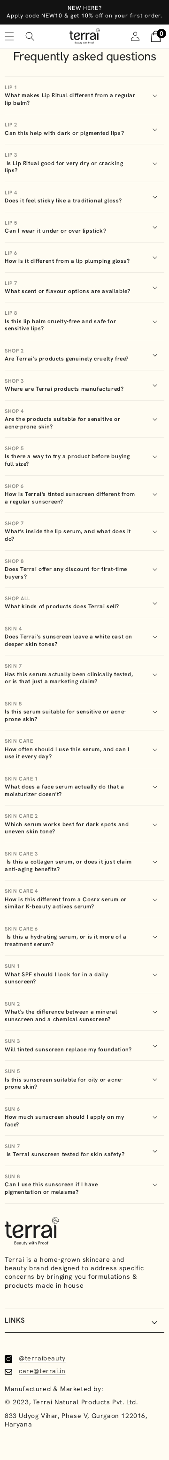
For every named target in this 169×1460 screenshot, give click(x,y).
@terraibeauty (42, 1358)
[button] (30, 36)
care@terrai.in (42, 1371)
